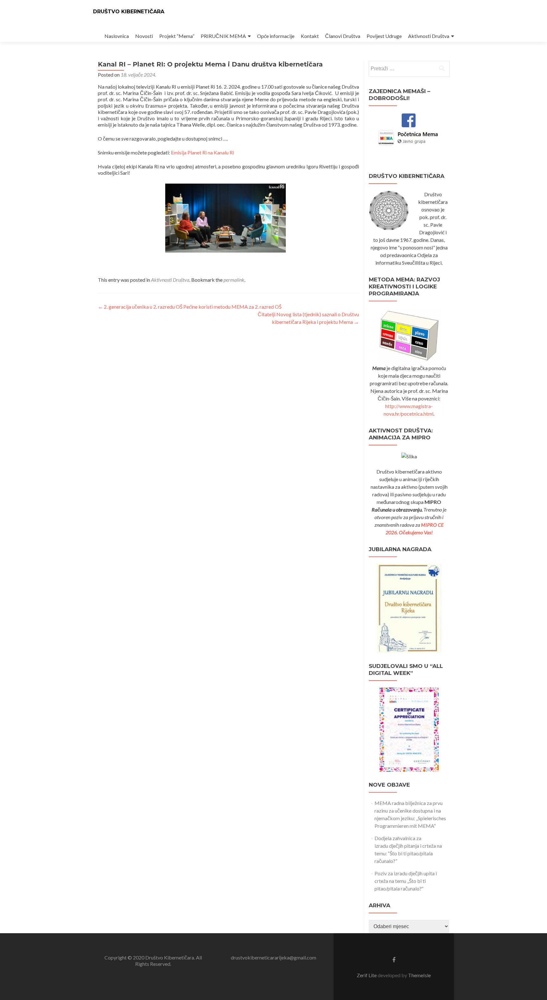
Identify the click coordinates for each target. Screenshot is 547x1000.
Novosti (144, 36)
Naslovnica (116, 36)
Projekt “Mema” (176, 36)
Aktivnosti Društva (428, 36)
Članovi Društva (342, 36)
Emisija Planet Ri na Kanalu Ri (202, 152)
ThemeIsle (419, 975)
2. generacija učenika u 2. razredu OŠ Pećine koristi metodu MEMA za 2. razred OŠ (189, 307)
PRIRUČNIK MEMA (223, 36)
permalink (233, 280)
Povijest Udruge (384, 36)
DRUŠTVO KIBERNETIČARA (128, 12)
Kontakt (310, 36)
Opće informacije (275, 36)
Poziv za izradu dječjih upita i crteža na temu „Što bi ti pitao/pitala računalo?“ (405, 880)
